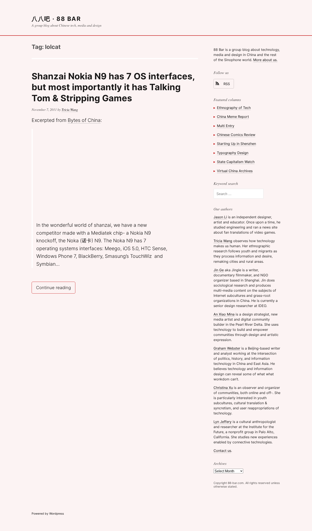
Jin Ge (219, 270)
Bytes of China (84, 120)
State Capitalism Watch (235, 162)
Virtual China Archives (235, 171)
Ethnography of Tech (234, 108)
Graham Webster (227, 348)
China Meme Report (233, 116)
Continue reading (55, 287)
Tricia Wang (70, 109)
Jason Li (220, 217)
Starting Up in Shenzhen (236, 143)
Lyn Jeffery (223, 422)
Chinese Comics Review (236, 135)
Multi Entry (225, 126)
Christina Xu (223, 387)
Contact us (222, 450)
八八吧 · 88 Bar (56, 18)
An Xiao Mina (224, 314)
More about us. (265, 60)
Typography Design (232, 153)
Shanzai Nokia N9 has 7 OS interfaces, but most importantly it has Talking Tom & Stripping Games (113, 87)
